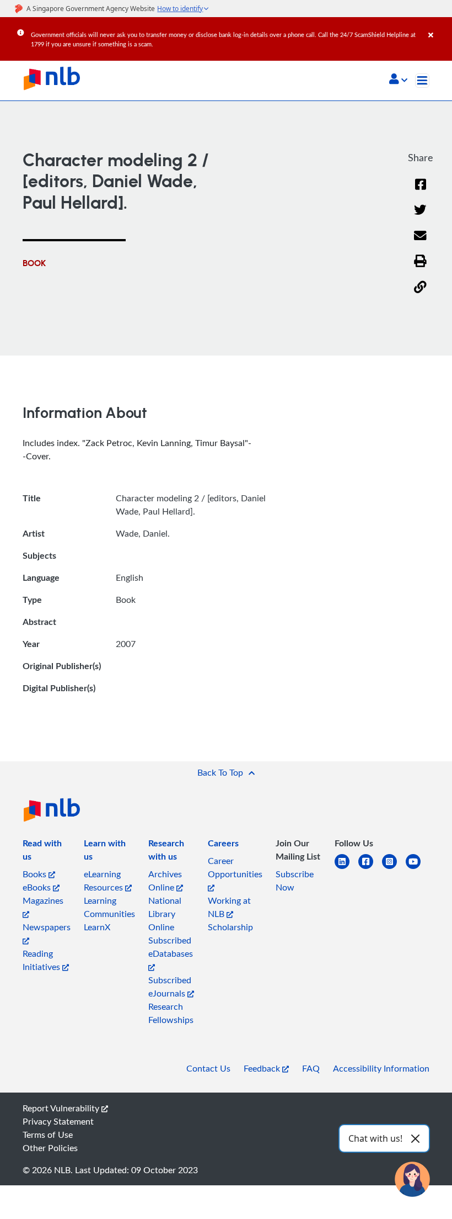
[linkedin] (346, 868)
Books (36, 874)
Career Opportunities (235, 867)
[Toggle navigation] (422, 80)
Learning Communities (109, 907)
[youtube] (417, 868)
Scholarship (230, 927)
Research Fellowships (170, 1013)
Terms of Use (48, 1134)
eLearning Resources (104, 880)
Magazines (43, 900)
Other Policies (50, 1148)
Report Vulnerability (62, 1108)
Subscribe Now (295, 880)
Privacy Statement (58, 1121)
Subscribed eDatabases (170, 947)
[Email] (420, 243)
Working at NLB (229, 907)
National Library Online (164, 913)
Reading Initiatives (42, 960)
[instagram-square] (394, 868)
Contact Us (208, 1068)
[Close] (438, 27)
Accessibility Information (381, 1068)
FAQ (311, 1068)
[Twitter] (420, 217)
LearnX (97, 927)
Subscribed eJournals (169, 986)
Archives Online (165, 880)
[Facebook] (420, 191)
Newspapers (47, 927)
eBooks (38, 887)
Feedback (263, 1068)
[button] (398, 80)
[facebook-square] (370, 868)
